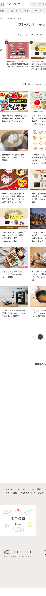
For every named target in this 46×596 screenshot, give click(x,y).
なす (12, 11)
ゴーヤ (42, 11)
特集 (7, 493)
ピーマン (35, 11)
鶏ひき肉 (26, 11)
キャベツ (18, 11)
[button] (1, 51)
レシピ (25, 489)
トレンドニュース (12, 489)
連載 (15, 493)
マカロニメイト (26, 493)
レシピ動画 (36, 489)
